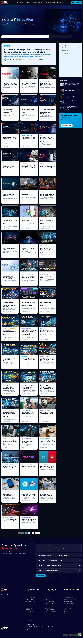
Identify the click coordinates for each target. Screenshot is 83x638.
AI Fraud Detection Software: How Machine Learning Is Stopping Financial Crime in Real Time (9, 167)
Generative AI (67, 595)
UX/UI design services (30, 597)
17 (33, 532)
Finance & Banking (29, 611)
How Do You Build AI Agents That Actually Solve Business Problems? (28, 111)
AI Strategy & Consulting (69, 603)
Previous (21, 532)
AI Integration (67, 592)
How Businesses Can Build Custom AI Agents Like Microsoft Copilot (9, 359)
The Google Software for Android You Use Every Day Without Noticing (28, 413)
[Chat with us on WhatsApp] (79, 634)
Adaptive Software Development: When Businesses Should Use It (8, 387)
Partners (66, 616)
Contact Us (66, 618)
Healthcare (40, 2)
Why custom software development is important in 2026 (47, 304)
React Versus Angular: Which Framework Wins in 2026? (47, 467)
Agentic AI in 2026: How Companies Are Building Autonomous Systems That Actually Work (9, 194)
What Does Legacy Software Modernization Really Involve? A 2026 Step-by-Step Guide (29, 139)
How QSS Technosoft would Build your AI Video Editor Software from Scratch (28, 304)
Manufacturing (29, 620)
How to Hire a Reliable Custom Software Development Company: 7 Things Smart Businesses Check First (29, 332)
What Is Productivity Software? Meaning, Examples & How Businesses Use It (29, 387)
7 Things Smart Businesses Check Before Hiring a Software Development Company (47, 359)
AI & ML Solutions (29, 590)
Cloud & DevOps (29, 599)
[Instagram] (7, 594)
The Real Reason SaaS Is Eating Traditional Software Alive (29, 520)
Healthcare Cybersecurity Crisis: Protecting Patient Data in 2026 (47, 222)
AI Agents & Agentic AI (68, 601)
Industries (47, 2)
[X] (10, 594)
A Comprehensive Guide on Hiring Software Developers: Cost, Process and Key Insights (47, 194)
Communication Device (50, 616)
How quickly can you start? (43, 545)
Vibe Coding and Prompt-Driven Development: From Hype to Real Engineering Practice (46, 83)
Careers (66, 611)
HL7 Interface (48, 597)
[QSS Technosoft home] (4, 2)
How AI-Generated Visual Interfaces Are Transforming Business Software (46, 332)
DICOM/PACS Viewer (49, 609)
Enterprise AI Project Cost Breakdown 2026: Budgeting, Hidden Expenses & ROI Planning (47, 139)
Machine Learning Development (70, 599)
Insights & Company (56, 2)
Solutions (34, 2)
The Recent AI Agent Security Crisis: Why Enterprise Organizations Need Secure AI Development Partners (47, 249)
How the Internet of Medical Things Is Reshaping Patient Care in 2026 (9, 111)
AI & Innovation (20, 2)
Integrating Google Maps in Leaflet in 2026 (28, 221)
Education (28, 618)
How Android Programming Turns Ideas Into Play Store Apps (47, 440)
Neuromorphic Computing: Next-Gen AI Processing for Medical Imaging (28, 248)
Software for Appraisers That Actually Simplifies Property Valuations (47, 413)
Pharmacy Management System (51, 592)
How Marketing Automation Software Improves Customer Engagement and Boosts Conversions (28, 360)
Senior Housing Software (50, 603)
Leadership (66, 613)
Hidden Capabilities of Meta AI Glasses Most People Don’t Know (47, 276)
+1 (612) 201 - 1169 (29, 629)
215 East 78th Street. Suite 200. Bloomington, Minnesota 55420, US (39, 626)
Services (28, 2)
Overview (66, 609)
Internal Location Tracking (50, 613)
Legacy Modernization (30, 601)
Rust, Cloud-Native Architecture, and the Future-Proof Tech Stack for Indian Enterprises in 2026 (10, 276)
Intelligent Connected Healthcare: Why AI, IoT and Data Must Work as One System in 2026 (10, 83)
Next (37, 532)
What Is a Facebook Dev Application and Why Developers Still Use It (8, 494)
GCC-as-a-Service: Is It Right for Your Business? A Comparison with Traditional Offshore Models (29, 167)
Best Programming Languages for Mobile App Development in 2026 (10, 468)
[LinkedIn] (1, 594)
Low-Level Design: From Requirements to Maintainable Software (29, 83)
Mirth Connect (48, 599)
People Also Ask (41, 575)
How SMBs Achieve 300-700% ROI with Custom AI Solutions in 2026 (10, 222)
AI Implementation (68, 590)
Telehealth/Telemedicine (50, 601)
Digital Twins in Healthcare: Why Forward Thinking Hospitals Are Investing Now (46, 387)
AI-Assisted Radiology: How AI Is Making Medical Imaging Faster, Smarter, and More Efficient (27, 50)
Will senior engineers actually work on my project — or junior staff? (52, 555)
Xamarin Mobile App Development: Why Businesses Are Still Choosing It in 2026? (29, 494)
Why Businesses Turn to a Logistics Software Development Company (46, 494)
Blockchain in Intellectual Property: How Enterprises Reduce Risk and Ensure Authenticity (9, 414)
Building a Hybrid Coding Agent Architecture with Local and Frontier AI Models (10, 139)
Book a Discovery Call (76, 2)
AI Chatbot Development (69, 597)
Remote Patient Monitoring (50, 611)
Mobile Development (30, 595)
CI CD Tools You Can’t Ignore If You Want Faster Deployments (10, 440)
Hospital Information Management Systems (53, 590)
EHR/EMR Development (50, 595)
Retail (27, 613)
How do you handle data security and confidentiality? (49, 565)
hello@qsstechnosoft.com (31, 628)
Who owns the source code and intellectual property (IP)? (50, 560)
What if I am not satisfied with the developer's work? (49, 570)
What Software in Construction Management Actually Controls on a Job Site (29, 441)
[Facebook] (4, 594)
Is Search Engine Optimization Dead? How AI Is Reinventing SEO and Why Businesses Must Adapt (29, 276)
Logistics (28, 616)
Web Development (30, 592)
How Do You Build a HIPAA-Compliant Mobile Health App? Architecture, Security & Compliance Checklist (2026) (47, 167)
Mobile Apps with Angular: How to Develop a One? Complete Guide (29, 468)
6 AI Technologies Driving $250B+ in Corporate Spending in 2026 (10, 248)
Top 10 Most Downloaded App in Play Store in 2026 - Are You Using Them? (10, 521)
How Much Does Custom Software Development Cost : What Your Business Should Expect (10, 332)
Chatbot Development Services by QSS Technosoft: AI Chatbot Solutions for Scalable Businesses (10, 304)
